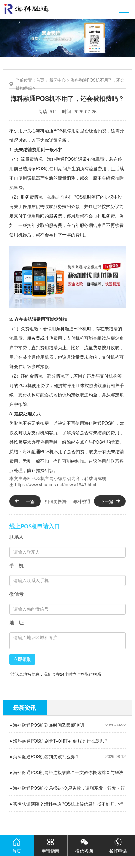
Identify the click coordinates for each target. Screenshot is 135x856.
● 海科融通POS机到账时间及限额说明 (46, 725)
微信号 (16, 594)
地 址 (16, 622)
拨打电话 (118, 850)
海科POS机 (34, 478)
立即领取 (22, 659)
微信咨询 (84, 850)
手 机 (16, 565)
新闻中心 (57, 80)
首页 (40, 80)
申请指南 (50, 850)
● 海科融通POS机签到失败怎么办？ (44, 756)
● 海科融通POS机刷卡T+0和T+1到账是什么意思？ (58, 740)
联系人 (16, 537)
